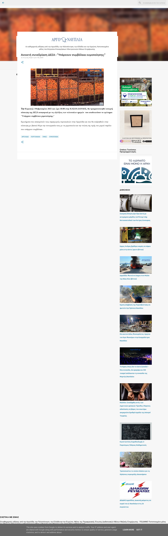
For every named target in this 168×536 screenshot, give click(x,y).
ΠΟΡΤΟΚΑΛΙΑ (35, 136)
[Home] (67, 43)
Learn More (128, 530)
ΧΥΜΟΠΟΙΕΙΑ (53, 136)
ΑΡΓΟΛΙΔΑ (25, 136)
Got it (139, 530)
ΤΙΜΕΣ (45, 136)
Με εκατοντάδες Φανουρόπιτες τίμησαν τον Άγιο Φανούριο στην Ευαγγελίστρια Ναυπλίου (135, 337)
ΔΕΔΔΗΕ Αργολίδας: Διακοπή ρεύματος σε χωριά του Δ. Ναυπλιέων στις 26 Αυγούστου (135, 503)
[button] (22, 62)
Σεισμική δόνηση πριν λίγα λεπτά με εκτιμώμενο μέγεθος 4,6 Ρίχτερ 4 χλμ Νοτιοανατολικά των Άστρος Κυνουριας (135, 217)
